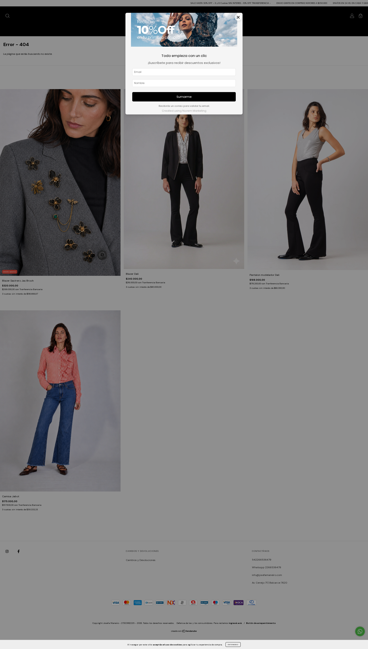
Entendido (233, 644)
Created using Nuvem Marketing (184, 111)
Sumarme (184, 97)
